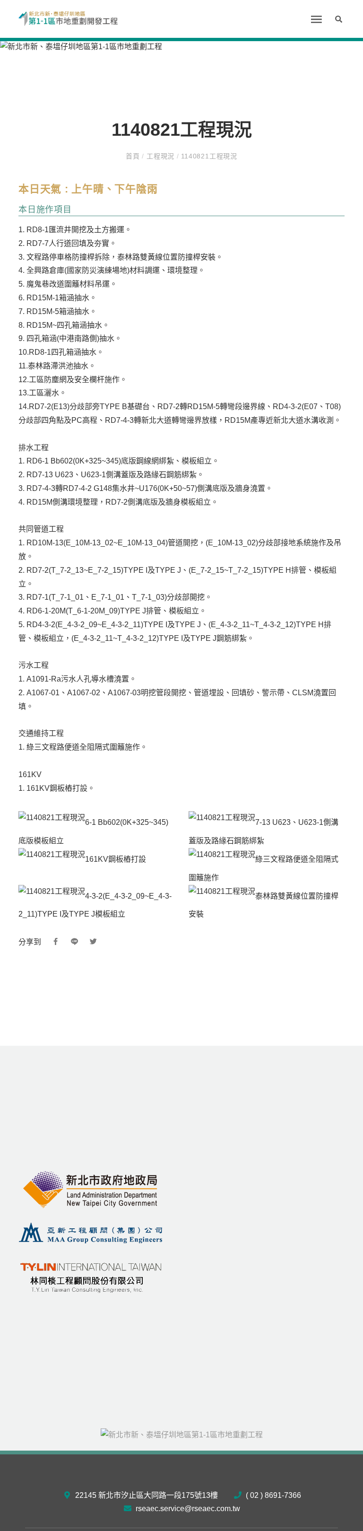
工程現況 (160, 156)
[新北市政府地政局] (90, 1189)
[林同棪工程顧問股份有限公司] (90, 1275)
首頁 (134, 156)
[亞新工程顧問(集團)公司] (90, 1232)
